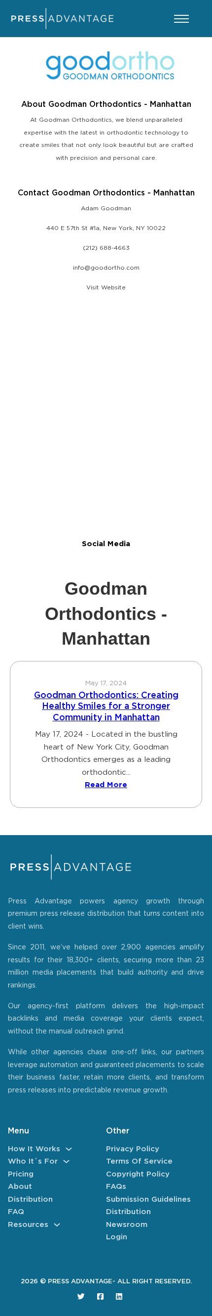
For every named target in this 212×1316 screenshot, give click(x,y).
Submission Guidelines (148, 1199)
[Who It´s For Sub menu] (66, 1161)
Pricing (21, 1174)
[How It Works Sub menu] (68, 1149)
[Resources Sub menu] (57, 1224)
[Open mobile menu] (181, 19)
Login (116, 1237)
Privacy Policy (132, 1149)
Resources (28, 1225)
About (20, 1186)
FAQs (116, 1186)
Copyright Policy (138, 1174)
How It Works (34, 1149)
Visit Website (106, 287)
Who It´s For (33, 1161)
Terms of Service (139, 1161)
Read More (106, 785)
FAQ (16, 1212)
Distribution (30, 1199)
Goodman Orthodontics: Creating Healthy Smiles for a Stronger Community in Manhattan (106, 707)
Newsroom (126, 1225)
